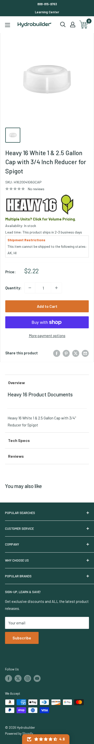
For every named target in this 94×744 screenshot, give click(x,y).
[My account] (72, 24)
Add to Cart (47, 306)
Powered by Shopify (19, 733)
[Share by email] (85, 353)
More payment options (47, 335)
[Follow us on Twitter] (18, 678)
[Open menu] (7, 25)
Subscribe (22, 637)
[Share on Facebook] (56, 353)
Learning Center (47, 12)
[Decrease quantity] (30, 288)
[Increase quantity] (56, 288)
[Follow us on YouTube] (37, 678)
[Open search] (63, 24)
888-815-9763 (47, 4)
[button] (45, 739)
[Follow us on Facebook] (8, 678)
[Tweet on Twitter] (75, 353)
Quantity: (13, 288)
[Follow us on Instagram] (27, 678)
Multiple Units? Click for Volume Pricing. (40, 219)
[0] (84, 24)
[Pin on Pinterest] (66, 353)
